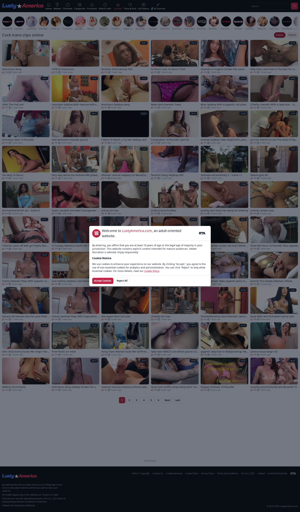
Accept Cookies (102, 280)
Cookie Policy (151, 271)
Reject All (122, 280)
